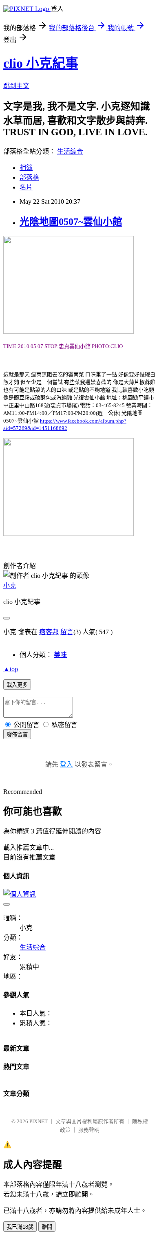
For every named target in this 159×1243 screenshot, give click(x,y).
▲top (10, 669)
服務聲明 (88, 1130)
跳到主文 (16, 85)
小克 (9, 585)
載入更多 (17, 685)
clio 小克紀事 (40, 63)
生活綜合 (70, 151)
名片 (26, 187)
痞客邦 (49, 631)
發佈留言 (17, 735)
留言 (66, 631)
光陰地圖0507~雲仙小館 (71, 221)
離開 (47, 1227)
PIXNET (38, 1121)
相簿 (26, 167)
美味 (60, 654)
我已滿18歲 (20, 1227)
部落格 (29, 177)
